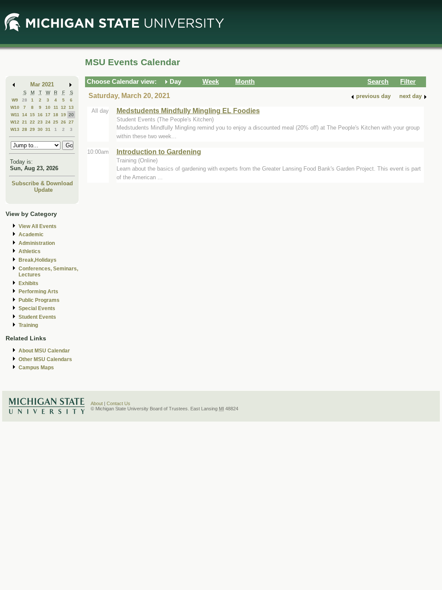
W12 (14, 122)
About (97, 403)
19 (63, 114)
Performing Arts (38, 292)
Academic (31, 235)
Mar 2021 (42, 84)
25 (55, 122)
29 (32, 129)
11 (56, 107)
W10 (14, 107)
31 (48, 129)
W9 (15, 100)
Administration (37, 243)
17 (48, 114)
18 (55, 114)
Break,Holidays (38, 260)
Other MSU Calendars (45, 359)
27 (71, 122)
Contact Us (118, 403)
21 (24, 122)
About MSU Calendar (44, 351)
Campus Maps (36, 368)
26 (63, 122)
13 (71, 107)
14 (24, 114)
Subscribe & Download (42, 183)
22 (32, 122)
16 (40, 114)
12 (63, 107)
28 (24, 100)
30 (40, 129)
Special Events (37, 308)
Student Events (37, 317)
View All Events (38, 226)
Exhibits (28, 283)
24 (48, 122)
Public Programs (39, 300)
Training (28, 325)
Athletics (30, 251)
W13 (14, 129)
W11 (15, 114)
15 (32, 114)
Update (43, 190)
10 (48, 107)
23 (40, 122)
